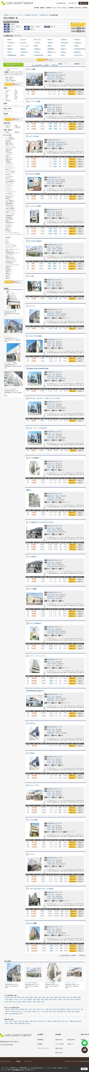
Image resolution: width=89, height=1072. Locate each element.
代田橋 (64, 39)
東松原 (51, 1011)
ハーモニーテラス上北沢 (34, 336)
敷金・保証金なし (10, 77)
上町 (72, 1009)
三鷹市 (34, 999)
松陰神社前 (63, 1009)
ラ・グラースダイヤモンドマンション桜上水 (40, 888)
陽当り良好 (9, 142)
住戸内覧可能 (10, 263)
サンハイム (30, 854)
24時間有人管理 (10, 258)
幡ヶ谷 (37, 39)
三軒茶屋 (12, 1009)
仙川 (9, 46)
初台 (23, 39)
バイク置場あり (10, 200)
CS (7, 239)
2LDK (7, 95)
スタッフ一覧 (56, 8)
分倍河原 (24, 52)
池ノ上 (38, 1011)
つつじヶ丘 (25, 46)
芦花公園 (64, 42)
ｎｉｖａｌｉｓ (8, 336)
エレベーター (10, 195)
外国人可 (9, 169)
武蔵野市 (30, 999)
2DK (16, 93)
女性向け (9, 178)
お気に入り (70, 1044)
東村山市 (73, 999)
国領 (50, 46)
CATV (8, 242)
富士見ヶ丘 (27, 1023)
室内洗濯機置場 (10, 181)
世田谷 (68, 1009)
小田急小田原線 (51, 75)
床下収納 (9, 231)
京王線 (49, 77)
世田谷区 (53, 72)
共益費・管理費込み (11, 80)
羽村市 (42, 1001)
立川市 (25, 999)
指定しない (8, 125)
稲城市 (38, 1001)
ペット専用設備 (10, 139)
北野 (63, 55)
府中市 (42, 999)
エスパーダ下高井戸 (33, 458)
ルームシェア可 (10, 173)
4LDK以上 (8, 100)
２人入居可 (9, 152)
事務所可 (9, 151)
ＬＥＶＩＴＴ (31, 306)
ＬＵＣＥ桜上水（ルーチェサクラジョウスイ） (41, 522)
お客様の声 (49, 8)
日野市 (68, 999)
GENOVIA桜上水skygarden (35, 690)
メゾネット (9, 186)
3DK (7, 97)
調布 (76, 46)
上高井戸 (56, 209)
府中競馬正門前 (79, 49)
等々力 (42, 1009)
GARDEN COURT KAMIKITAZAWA (37, 368)
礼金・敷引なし (10, 79)
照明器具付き (10, 197)
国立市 (6, 1001)
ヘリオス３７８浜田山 (33, 174)
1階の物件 (9, 269)
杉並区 (52, 177)
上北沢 (37, 42)
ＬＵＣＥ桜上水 (31, 556)
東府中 (64, 49)
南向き (8, 276)
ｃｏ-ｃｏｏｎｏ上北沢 (34, 206)
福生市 (10, 1001)
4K (6, 98)
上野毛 (46, 1009)
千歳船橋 (58, 144)
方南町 (16, 1023)
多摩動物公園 (12, 55)
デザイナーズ (10, 145)
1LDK (16, 91)
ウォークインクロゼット (13, 232)
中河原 (37, 52)
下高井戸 (11, 42)
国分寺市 (78, 999)
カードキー (9, 166)
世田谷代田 (60, 1011)
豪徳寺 (69, 1011)
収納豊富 (9, 237)
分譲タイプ (9, 157)
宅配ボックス (10, 251)
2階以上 (8, 268)
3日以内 (8, 127)
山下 (79, 1009)
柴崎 (36, 46)
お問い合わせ (78, 8)
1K (15, 90)
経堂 (57, 75)
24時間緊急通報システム (13, 252)
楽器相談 (9, 140)
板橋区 (75, 997)
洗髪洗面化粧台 (10, 222)
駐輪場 (8, 198)
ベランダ (9, 188)
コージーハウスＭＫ (33, 136)
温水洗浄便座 (10, 219)
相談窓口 (85, 8)
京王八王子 (78, 55)
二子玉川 (30, 1009)
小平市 (64, 999)
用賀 (26, 1009)
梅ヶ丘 (65, 1011)
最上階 (8, 275)
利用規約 (18, 1061)
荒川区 (71, 997)
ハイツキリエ (31, 723)
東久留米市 (29, 1001)
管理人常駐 (9, 159)
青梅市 (38, 999)
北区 (67, 997)
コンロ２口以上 (10, 207)
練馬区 (79, 997)
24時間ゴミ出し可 (11, 261)
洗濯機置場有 (10, 203)
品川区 (39, 997)
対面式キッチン (10, 212)
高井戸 (62, 1021)
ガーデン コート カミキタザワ (37, 428)
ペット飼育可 (10, 137)
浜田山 (55, 177)
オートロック (10, 247)
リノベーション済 (11, 147)
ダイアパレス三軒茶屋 (10, 389)
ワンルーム (8, 90)
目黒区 (43, 997)
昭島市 (46, 999)
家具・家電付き (10, 202)
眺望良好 (9, 161)
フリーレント (10, 164)
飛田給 (23, 49)
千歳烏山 (78, 42)
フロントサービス (11, 259)
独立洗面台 (9, 225)
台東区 (27, 997)
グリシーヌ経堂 (31, 589)
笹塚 (50, 39)
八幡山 (50, 42)
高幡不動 (77, 52)
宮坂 (56, 140)
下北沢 (42, 1011)
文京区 (23, 997)
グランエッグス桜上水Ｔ (34, 623)
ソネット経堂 (31, 69)
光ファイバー (10, 244)
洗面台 (8, 220)
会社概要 (39, 1044)
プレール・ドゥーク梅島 (10, 310)
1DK (7, 91)
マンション (15, 68)
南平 (23, 55)
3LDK (16, 97)
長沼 (50, 55)
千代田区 (7, 997)
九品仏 (34, 1009)
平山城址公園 (38, 55)
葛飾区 (10, 999)
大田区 (47, 997)
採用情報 (70, 8)
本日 (16, 125)
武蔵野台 (37, 49)
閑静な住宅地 (10, 144)
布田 (63, 46)
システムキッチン (11, 210)
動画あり (17, 132)
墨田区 (31, 997)
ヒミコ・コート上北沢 (33, 101)
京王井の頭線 (50, 179)
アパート (8, 68)
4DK (16, 98)
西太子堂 (54, 1009)
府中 (9, 52)
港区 (15, 997)
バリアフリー (10, 154)
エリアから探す (59, 1044)
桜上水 (24, 42)
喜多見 (20, 1013)
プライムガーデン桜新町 (10, 362)
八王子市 (20, 999)
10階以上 (9, 271)
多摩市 (34, 1001)
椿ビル (29, 490)
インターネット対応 (11, 246)
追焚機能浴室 (10, 215)
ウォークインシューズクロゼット (13, 235)
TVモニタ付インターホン (13, 249)
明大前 (77, 39)
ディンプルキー (10, 254)
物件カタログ (59, 1052)
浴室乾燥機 (9, 217)
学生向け (9, 174)
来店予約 (83, 1039)
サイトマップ (27, 1061)
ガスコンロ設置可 (11, 171)
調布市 (51, 999)
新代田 (46, 1011)
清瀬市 (24, 1001)
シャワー (9, 224)
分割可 (8, 156)
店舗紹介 (42, 8)
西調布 (10, 49)
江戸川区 (15, 999)
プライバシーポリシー (43, 1048)
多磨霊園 (51, 49)
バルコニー (9, 190)
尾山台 (38, 1009)
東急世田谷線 (50, 79)
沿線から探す (59, 1039)
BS (7, 241)
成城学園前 (15, 1013)
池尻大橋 (7, 1009)
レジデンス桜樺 (31, 923)
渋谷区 (51, 997)
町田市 (55, 999)
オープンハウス (10, 168)
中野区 (55, 997)
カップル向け (10, 176)
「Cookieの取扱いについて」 (18, 1069)
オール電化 (9, 193)
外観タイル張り (10, 205)
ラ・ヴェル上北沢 (32, 819)
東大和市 (19, 1001)
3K (15, 95)
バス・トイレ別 (10, 214)
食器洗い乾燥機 (10, 208)
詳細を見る (71, 91)
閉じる (84, 1068)
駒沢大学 (17, 1009)
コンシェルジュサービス (13, 264)
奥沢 (50, 1009)
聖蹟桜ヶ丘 (51, 52)
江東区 (35, 997)
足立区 (6, 999)
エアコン (9, 227)
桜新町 (22, 1009)
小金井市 (59, 999)
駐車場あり (9, 266)
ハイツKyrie (30, 753)
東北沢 (55, 1011)
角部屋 (8, 278)
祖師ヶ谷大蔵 (8, 1013)
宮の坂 (75, 1009)
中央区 (12, 997)
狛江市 (15, 1001)
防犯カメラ (9, 256)
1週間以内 (17, 127)
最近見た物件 (71, 1039)
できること (64, 8)
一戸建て (8, 70)
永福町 (56, 633)
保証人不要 (9, 149)
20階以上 (9, 273)
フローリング (10, 183)
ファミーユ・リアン (33, 785)
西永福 (56, 181)
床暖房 (8, 229)
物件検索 (36, 8)
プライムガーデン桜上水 (34, 241)
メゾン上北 (30, 276)
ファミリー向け (10, 179)
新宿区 (19, 997)
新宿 (9, 39)
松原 (56, 79)
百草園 (63, 52)
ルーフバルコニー (11, 191)
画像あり (8, 132)
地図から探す (59, 1048)
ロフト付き (9, 185)
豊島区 (64, 997)
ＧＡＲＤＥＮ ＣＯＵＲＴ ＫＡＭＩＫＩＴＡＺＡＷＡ (43, 398)
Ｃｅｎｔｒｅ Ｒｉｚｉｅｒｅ (36, 656)
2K (6, 93)
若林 (58, 1009)
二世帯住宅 (9, 162)
